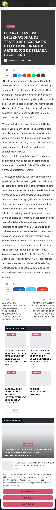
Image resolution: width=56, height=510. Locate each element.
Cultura (10, 26)
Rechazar (28, 498)
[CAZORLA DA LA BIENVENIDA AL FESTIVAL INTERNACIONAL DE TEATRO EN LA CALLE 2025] (15, 378)
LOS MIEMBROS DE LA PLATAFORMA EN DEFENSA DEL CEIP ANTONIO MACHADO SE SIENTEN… (28, 452)
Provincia (28, 444)
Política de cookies (11, 485)
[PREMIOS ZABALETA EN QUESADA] (40, 378)
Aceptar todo (28, 491)
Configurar (28, 504)
